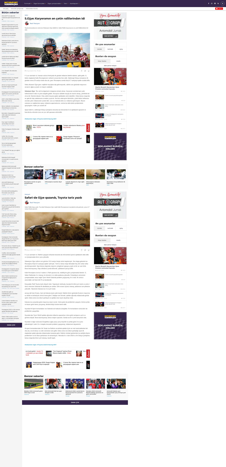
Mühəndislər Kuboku (32, 8)
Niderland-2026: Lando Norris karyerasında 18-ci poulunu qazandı (10, 42)
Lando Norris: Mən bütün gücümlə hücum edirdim (9, 34)
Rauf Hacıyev (35, 23)
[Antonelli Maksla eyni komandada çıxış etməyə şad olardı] (116, 384)
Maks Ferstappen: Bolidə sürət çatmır (10, 130)
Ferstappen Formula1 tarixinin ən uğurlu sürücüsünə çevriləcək (11, 92)
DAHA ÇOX (11, 325)
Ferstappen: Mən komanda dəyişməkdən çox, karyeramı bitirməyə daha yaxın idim (10, 238)
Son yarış (5, 8)
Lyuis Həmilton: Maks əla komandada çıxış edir (9, 199)
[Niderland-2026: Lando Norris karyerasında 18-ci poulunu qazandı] (75, 384)
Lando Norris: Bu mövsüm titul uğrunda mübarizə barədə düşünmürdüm (10, 222)
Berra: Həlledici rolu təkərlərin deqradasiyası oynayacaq (10, 107)
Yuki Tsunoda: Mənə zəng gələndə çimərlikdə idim (9, 214)
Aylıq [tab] (121, 49)
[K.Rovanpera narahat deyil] (54, 174)
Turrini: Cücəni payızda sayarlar (114, 95)
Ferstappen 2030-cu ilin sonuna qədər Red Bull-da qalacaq (11, 310)
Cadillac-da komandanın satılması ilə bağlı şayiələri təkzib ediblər (11, 254)
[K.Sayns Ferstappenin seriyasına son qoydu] (99, 115)
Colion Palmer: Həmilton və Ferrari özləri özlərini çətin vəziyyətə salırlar (9, 302)
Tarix (65, 3)
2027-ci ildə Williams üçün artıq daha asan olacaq (10, 99)
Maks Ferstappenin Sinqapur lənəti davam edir (113, 124)
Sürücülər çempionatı (17, 8)
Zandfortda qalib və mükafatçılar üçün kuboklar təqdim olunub (9, 293)
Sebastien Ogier (31, 119)
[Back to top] (221, 462)
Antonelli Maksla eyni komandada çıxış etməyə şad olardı (10, 183)
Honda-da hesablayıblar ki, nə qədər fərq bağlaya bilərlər (10, 262)
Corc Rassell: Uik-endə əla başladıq (9, 71)
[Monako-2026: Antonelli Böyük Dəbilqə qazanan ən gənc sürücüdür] (95, 384)
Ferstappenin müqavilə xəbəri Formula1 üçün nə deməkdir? (10, 269)
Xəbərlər (26, 394)
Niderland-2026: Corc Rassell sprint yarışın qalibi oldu (10, 78)
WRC (26, 15)
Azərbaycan (74, 3)
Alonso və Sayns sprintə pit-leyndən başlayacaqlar (9, 85)
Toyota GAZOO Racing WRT (47, 119)
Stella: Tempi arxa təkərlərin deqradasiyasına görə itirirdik (10, 50)
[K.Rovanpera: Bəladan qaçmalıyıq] (95, 174)
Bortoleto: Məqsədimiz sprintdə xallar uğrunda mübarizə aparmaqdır (11, 114)
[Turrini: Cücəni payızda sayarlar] (99, 97)
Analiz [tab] (118, 61)
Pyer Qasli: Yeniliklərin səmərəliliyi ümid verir (8, 122)
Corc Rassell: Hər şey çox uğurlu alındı (11, 151)
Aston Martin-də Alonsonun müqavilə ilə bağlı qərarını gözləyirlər (9, 277)
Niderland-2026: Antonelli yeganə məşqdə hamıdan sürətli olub (11, 168)
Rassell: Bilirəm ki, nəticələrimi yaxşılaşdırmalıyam (10, 230)
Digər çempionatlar (54, 3)
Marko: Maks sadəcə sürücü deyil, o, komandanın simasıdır (10, 317)
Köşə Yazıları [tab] (102, 61)
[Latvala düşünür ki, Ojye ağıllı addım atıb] (75, 174)
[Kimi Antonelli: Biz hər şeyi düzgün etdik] (54, 384)
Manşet (27, 194)
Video (220, 8)
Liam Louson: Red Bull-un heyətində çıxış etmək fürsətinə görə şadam (11, 206)
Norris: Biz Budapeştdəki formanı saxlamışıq (9, 144)
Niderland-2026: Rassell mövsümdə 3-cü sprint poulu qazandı (10, 159)
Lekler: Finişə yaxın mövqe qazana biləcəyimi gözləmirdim (11, 64)
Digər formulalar (39, 3)
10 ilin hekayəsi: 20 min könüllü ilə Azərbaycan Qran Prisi (10, 285)
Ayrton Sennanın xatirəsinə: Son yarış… (114, 105)
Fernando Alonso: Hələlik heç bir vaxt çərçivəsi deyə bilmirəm (11, 246)
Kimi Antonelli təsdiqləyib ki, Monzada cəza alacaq (10, 191)
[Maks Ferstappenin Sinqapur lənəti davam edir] (99, 125)
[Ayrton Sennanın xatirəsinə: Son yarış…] (99, 106)
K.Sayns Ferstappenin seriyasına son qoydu (114, 114)
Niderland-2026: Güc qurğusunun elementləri (9, 176)
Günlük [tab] (99, 49)
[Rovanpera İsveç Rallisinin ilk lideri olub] (116, 174)
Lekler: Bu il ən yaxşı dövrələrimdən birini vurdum (10, 137)
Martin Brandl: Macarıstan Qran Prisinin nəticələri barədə (107, 88)
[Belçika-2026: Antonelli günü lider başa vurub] (33, 384)
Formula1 (27, 3)
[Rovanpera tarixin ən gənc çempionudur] (33, 174)
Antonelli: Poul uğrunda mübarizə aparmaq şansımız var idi (11, 17)
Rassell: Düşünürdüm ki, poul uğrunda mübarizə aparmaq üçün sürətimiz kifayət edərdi (10, 26)
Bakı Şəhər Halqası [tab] (110, 65)
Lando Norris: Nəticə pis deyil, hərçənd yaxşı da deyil (10, 57)
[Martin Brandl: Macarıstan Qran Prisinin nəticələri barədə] (110, 76)
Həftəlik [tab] (110, 49)
